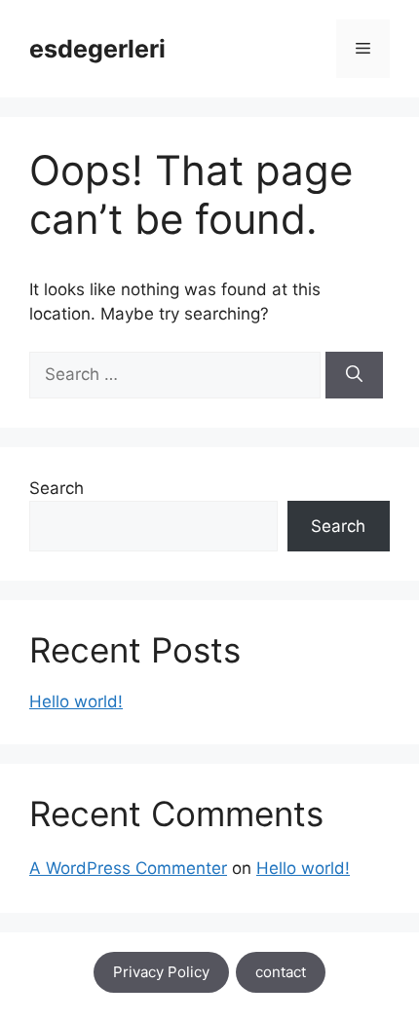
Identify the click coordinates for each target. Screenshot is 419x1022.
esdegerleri (97, 48)
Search (56, 488)
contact (280, 972)
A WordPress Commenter (128, 868)
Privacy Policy (161, 972)
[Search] (354, 375)
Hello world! (76, 701)
